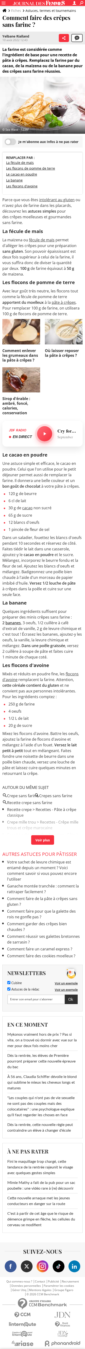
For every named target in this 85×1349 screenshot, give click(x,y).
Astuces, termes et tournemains (51, 10)
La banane (14, 180)
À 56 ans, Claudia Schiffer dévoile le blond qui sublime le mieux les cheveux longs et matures (42, 1082)
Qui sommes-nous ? (19, 1281)
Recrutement (70, 1281)
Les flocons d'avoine (22, 186)
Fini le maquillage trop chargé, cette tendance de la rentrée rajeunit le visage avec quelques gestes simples (40, 1167)
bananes (13, 622)
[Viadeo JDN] (62, 1334)
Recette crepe (19, 809)
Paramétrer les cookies (59, 1285)
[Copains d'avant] (22, 1334)
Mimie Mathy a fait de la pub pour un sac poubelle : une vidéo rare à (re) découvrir (41, 1185)
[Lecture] (44, 433)
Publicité (53, 1281)
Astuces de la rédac (24, 989)
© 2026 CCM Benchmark (42, 1294)
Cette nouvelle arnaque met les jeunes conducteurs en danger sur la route (38, 1201)
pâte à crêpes (64, 302)
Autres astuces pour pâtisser (39, 854)
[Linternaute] (22, 1324)
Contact (40, 1281)
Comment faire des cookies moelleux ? (41, 955)
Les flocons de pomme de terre (30, 168)
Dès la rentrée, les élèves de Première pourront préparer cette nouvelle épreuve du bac (41, 1061)
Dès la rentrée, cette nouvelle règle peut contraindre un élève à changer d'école (40, 1127)
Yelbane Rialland (15, 36)
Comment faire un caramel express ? (39, 949)
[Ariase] (22, 1343)
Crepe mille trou (21, 822)
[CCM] (22, 1315)
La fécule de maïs (20, 162)
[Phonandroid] (62, 1343)
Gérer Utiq (19, 1290)
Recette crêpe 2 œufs (26, 834)
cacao (27, 507)
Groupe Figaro (63, 1290)
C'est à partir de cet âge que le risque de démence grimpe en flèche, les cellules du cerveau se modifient (41, 1219)
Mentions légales (40, 1290)
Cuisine (16, 983)
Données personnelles (26, 1285)
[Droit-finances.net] (62, 1324)
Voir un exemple (66, 983)
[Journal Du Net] (62, 1315)
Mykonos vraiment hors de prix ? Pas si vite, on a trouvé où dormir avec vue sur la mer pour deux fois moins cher (42, 1040)
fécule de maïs (42, 240)
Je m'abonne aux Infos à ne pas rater (48, 141)
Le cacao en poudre (21, 174)
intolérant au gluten (57, 199)
